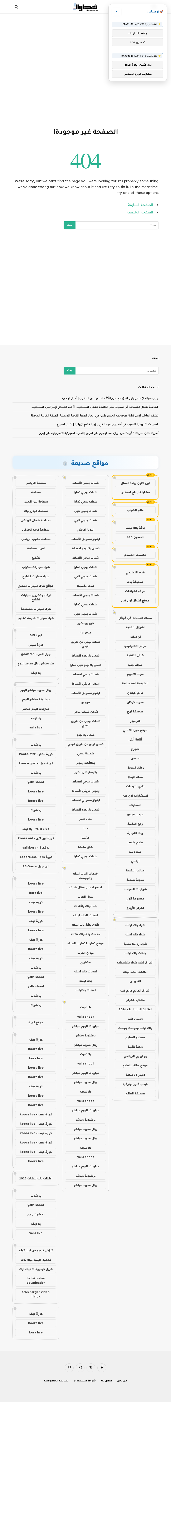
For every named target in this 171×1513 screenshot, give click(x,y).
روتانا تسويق (135, 767)
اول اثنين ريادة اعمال (135, 483)
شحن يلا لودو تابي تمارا (85, 665)
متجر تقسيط (85, 586)
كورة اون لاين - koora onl (36, 838)
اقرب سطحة (36, 548)
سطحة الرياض (36, 483)
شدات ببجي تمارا (85, 492)
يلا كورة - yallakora (35, 847)
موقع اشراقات (135, 591)
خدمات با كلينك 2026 (85, 934)
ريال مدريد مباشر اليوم (35, 690)
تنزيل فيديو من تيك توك (36, 1250)
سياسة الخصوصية (56, 1381)
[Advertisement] (85, 70)
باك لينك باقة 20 (85, 906)
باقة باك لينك (135, 528)
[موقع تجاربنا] (85, 7)
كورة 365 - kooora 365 (35, 857)
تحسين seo (135, 537)
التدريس (135, 981)
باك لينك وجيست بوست (135, 1028)
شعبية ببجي (85, 753)
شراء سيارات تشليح (35, 576)
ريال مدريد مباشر (85, 1045)
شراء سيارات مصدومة (35, 609)
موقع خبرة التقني (135, 730)
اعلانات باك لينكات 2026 (35, 1178)
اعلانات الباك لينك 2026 (135, 1009)
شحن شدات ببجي (85, 711)
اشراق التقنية (135, 627)
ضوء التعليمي (135, 572)
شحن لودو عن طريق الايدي (85, 744)
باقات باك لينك (135, 953)
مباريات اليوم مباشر (85, 1026)
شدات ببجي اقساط (85, 483)
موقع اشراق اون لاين (135, 600)
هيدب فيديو (135, 814)
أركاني (135, 861)
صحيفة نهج (135, 711)
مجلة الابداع (135, 777)
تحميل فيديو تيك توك (36, 1260)
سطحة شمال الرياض (35, 520)
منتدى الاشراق (135, 1000)
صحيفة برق (135, 582)
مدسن (135, 758)
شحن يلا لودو (85, 735)
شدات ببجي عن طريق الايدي (85, 644)
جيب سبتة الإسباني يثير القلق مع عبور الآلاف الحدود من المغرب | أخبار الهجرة (110, 398)
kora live (36, 893)
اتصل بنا (106, 1381)
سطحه (36, 492)
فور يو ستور (85, 623)
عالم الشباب (135, 510)
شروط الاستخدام (85, 1381)
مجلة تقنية (135, 1047)
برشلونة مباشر (85, 1035)
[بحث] (17, 6)
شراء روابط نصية (135, 944)
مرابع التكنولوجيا (135, 646)
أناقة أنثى (135, 739)
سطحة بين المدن (36, 501)
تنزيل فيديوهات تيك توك (36, 1269)
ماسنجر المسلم (135, 555)
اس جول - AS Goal (36, 866)
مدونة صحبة (135, 880)
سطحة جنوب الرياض (35, 539)
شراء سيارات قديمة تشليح (36, 618)
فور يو (85, 702)
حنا (85, 828)
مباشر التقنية (135, 870)
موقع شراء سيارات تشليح (35, 586)
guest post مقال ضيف (85, 887)
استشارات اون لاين (135, 795)
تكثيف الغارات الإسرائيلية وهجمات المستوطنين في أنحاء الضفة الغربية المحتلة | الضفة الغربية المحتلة (94, 415)
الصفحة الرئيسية (140, 212)
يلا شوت (85, 1007)
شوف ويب (135, 665)
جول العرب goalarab (35, 654)
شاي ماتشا (85, 847)
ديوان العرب (85, 953)
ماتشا (85, 837)
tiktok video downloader (35, 1280)
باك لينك (85, 981)
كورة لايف (36, 902)
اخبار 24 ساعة (135, 1075)
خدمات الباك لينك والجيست (85, 876)
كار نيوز (135, 721)
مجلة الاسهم (135, 674)
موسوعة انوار (135, 898)
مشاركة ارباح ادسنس (135, 492)
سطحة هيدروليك (36, 511)
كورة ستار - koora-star (36, 754)
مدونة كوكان (135, 702)
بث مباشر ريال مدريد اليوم (36, 663)
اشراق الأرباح (135, 908)
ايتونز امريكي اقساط (85, 683)
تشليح (35, 557)
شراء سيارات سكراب (36, 567)
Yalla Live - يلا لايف (35, 829)
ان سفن (135, 636)
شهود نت (135, 852)
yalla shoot (85, 1017)
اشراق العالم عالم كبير (135, 990)
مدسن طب (135, 1018)
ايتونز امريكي (85, 529)
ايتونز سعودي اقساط (85, 539)
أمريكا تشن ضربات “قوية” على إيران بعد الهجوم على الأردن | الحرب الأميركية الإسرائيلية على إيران (98, 433)
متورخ (135, 749)
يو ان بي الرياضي (135, 1056)
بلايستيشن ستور (85, 772)
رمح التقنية (135, 823)
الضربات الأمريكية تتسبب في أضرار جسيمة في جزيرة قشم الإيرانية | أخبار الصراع (107, 424)
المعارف (135, 805)
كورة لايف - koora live (36, 1114)
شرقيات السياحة (135, 889)
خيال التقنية (135, 655)
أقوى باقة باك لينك (85, 925)
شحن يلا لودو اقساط (85, 548)
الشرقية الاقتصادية (135, 683)
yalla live (35, 727)
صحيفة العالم (135, 1093)
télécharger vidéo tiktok (36, 1294)
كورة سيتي (35, 645)
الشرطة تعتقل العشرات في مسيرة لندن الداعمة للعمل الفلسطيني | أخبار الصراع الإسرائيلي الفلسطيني (94, 407)
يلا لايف (36, 673)
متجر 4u (85, 632)
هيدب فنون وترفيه (135, 1084)
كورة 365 (36, 635)
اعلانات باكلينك (85, 990)
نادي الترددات (135, 786)
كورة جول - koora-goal (36, 763)
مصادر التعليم (135, 1037)
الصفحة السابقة (140, 204)
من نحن (122, 1381)
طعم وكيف (135, 842)
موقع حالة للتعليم (135, 1065)
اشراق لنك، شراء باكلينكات (135, 962)
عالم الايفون (135, 693)
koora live (36, 791)
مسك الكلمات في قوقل (135, 618)
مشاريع (85, 962)
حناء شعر (85, 819)
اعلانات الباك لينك (135, 972)
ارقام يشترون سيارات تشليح (36, 597)
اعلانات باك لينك (85, 971)
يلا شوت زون (35, 1214)
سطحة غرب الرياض (35, 529)
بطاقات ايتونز (85, 763)
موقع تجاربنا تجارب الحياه (85, 943)
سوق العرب (85, 896)
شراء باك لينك (135, 925)
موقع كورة (35, 1022)
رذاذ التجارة (135, 833)
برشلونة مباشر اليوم (36, 699)
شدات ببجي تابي (85, 511)
